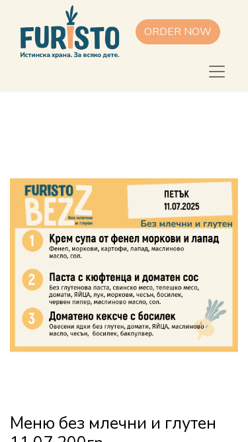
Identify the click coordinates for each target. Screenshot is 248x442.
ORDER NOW (178, 32)
